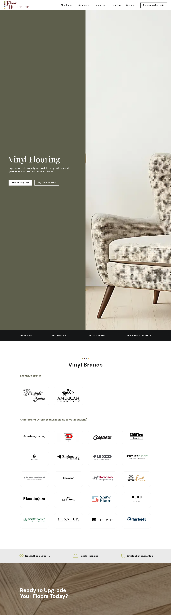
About (99, 5)
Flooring (65, 5)
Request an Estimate (153, 5)
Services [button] (82, 5)
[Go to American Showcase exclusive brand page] (68, 396)
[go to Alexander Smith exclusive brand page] (34, 395)
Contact (130, 5)
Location (116, 5)
